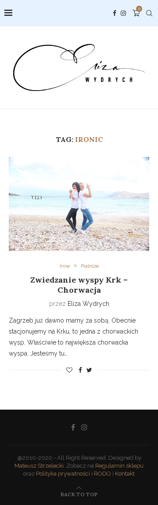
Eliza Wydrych (88, 303)
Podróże (90, 266)
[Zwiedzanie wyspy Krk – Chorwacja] (79, 204)
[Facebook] (114, 13)
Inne (65, 266)
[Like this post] (69, 370)
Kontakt (125, 473)
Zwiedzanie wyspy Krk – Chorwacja (79, 285)
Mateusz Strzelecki (39, 465)
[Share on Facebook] (80, 370)
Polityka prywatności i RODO (73, 473)
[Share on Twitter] (89, 370)
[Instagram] (123, 13)
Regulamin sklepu (119, 465)
